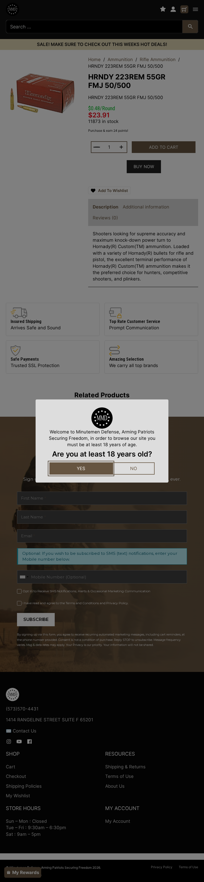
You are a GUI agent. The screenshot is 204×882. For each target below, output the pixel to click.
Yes (81, 468)
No (133, 468)
